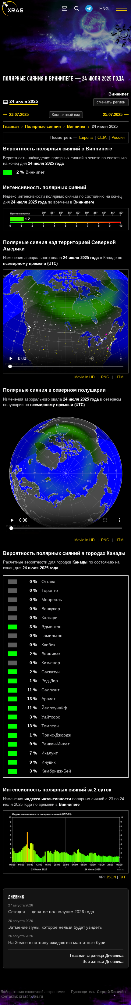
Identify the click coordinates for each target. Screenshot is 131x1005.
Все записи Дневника (103, 961)
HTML (120, 377)
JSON (111, 877)
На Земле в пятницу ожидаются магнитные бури (56, 942)
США (102, 137)
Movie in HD (84, 377)
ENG (104, 8)
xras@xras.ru (31, 996)
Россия (118, 137)
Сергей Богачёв (111, 992)
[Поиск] (77, 8)
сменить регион (111, 102)
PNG (105, 377)
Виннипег (76, 126)
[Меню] (121, 8)
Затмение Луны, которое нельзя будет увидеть (55, 927)
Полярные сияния (43, 126)
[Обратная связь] (64, 8)
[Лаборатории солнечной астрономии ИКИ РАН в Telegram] (89, 8)
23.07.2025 (19, 114)
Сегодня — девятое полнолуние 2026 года (51, 911)
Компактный (66, 115)
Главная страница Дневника (96, 955)
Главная (11, 126)
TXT (122, 877)
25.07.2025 (112, 114)
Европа (86, 137)
